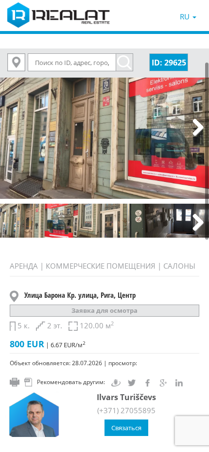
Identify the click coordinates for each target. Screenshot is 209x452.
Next (194, 128)
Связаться (126, 427)
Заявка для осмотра (104, 310)
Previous (14, 128)
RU (186, 16)
